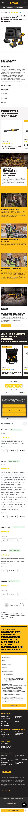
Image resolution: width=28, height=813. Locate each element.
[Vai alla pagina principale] (14, 3)
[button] (26, 810)
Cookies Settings (14, 406)
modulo (7, 701)
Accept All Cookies (14, 414)
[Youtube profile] (9, 790)
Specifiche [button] (4, 90)
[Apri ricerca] (25, 2)
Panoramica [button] (5, 67)
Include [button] (4, 94)
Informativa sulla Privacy (7, 698)
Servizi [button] (3, 102)
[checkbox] (2, 679)
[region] (14, 136)
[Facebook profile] (2, 790)
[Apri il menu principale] (2, 2)
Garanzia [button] (4, 98)
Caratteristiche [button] (7, 86)
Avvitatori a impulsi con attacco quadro (13, 7)
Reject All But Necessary (14, 410)
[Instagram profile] (6, 790)
